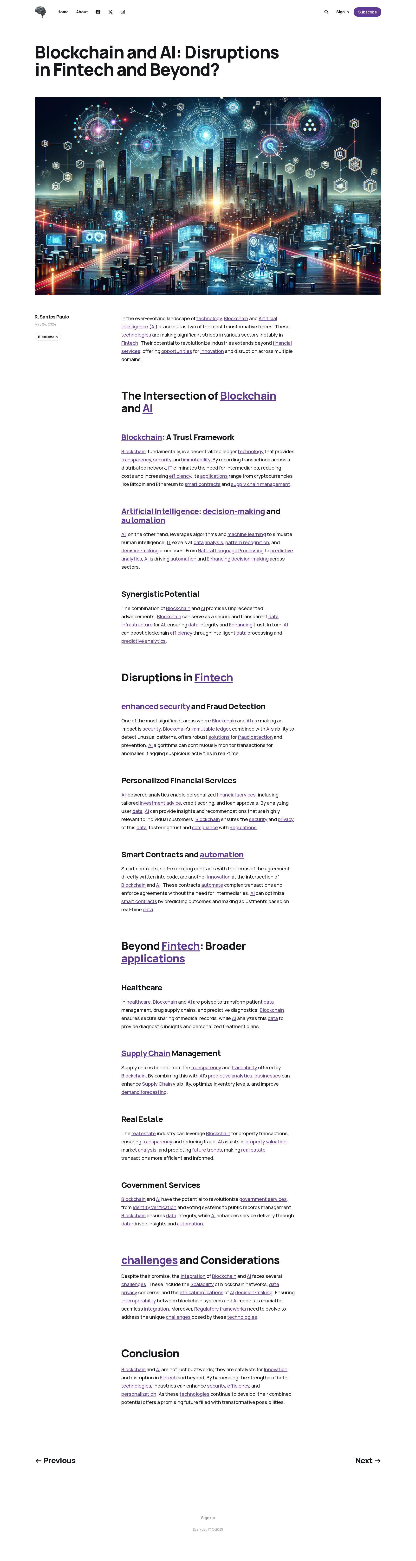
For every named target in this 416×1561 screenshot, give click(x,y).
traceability (244, 1067)
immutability (196, 459)
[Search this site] (326, 12)
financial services (236, 794)
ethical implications (201, 1292)
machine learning (247, 534)
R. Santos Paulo (52, 317)
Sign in (342, 11)
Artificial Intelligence (160, 511)
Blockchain (236, 318)
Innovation (212, 351)
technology (209, 318)
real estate (143, 1133)
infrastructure (137, 624)
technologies (136, 334)
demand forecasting (144, 1092)
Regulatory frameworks (220, 1309)
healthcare (138, 1002)
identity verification (154, 1207)
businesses (267, 1075)
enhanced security (155, 706)
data (199, 542)
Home (63, 11)
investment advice (160, 803)
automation (143, 520)
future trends (207, 1150)
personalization (138, 1394)
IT (170, 468)
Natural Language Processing (231, 550)
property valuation (266, 1141)
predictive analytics (143, 641)
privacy (286, 819)
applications (214, 476)
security (162, 459)
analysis (214, 542)
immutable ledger (210, 729)
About (82, 11)
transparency (136, 459)
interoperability (138, 1300)
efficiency (180, 476)
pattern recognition (247, 542)
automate (212, 885)
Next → (368, 1460)
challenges (149, 1259)
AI (153, 326)
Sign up (208, 1517)
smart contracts (203, 484)
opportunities (176, 351)
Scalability (202, 1284)
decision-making (234, 511)
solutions (219, 737)
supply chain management (260, 484)
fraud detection (255, 737)
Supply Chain (145, 1053)
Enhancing (218, 558)
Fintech (129, 343)
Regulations (243, 827)
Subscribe (367, 12)
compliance (205, 827)
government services (263, 1199)
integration (193, 1276)
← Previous (55, 1460)
